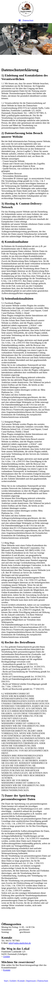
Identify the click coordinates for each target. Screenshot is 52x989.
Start (6, 981)
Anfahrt (6, 956)
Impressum (31, 981)
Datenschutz (42, 981)
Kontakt (6, 970)
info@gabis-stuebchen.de (20, 943)
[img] (26, 9)
